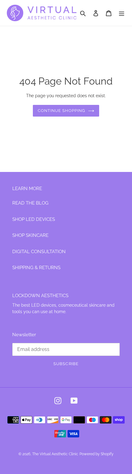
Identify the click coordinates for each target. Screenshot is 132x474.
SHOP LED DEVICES (33, 219)
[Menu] (121, 13)
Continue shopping (61, 110)
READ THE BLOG (30, 203)
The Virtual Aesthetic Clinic (55, 454)
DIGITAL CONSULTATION (39, 251)
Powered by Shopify (97, 454)
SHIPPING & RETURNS (36, 267)
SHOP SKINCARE (30, 235)
